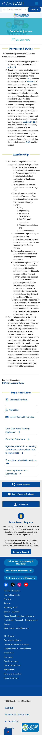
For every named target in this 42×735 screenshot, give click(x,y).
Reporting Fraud (10, 607)
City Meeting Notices (12, 640)
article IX (12, 67)
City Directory (9, 636)
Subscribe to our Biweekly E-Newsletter (21, 562)
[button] (21, 484)
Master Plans (9, 669)
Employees (8, 657)
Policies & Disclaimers (17, 714)
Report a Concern (11, 678)
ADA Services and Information (16, 628)
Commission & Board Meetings (16, 644)
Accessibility (11, 721)
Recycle (7, 603)
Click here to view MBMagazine (20, 577)
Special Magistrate (11, 611)
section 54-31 (29, 122)
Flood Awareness (11, 661)
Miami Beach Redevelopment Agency (19, 616)
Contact (9, 707)
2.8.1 (28, 79)
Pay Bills (7, 599)
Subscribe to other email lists (19, 570)
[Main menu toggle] (36, 3)
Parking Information (12, 591)
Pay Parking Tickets (12, 595)
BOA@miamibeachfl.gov (13, 383)
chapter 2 (31, 82)
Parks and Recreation (12, 674)
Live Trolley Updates (12, 665)
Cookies (9, 728)
